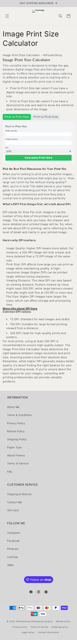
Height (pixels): (11, 139)
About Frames (16, 455)
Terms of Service (18, 463)
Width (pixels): (11, 131)
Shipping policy (60, 627)
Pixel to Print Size (16, 116)
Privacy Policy (16, 423)
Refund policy (63, 621)
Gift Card (13, 510)
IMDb (10, 565)
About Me (13, 406)
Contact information (48, 632)
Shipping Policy (17, 439)
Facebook (13, 540)
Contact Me (14, 502)
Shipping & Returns (19, 494)
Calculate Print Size (38, 157)
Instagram (13, 532)
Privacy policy (19, 627)
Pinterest (12, 548)
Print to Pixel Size (45, 116)
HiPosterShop (23, 621)
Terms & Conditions (19, 414)
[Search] (60, 16)
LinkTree (12, 557)
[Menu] (7, 16)
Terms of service (39, 627)
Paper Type (14, 447)
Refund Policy (16, 431)
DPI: (7, 148)
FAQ (9, 471)
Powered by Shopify (42, 621)
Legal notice (28, 632)
